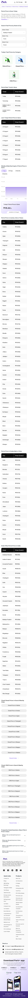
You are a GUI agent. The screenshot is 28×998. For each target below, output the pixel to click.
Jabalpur (5, 356)
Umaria (4, 231)
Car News (6, 903)
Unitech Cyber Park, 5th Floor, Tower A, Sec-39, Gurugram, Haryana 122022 (14, 952)
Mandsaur (5, 328)
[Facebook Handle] (8, 870)
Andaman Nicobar (7, 554)
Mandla (4, 333)
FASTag (17, 885)
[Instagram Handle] (3, 870)
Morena (5, 324)
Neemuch (5, 314)
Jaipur (4, 506)
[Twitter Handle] (12, 870)
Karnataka (5, 610)
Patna (4, 520)
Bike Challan (18, 938)
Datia (4, 393)
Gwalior (5, 375)
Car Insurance (19, 880)
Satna (4, 282)
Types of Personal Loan (20, 920)
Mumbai (5, 469)
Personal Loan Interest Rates (7, 918)
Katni (4, 347)
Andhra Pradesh (7, 559)
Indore (4, 361)
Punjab (4, 656)
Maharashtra (6, 624)
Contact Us (6, 878)
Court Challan (7, 931)
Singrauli (5, 245)
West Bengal (6, 693)
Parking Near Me (20, 888)
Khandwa (5, 342)
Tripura (4, 679)
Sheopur (5, 259)
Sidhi (4, 250)
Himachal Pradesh (7, 601)
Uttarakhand (6, 689)
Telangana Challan (8, 887)
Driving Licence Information (7, 896)
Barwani (5, 430)
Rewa (4, 291)
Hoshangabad (6, 365)
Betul (4, 425)
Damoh (4, 398)
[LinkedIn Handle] (16, 870)
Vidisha (4, 227)
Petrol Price (15, 6)
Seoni (4, 273)
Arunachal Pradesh (7, 564)
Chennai (5, 478)
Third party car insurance (19, 916)
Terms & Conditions (7, 995)
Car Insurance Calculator (19, 907)
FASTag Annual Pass (7, 900)
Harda (4, 370)
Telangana (5, 675)
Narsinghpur (6, 319)
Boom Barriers (7, 911)
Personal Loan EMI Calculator (19, 899)
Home (3, 6)
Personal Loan (19, 895)
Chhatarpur (6, 407)
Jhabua (4, 351)
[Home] (4, 2)
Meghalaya (5, 633)
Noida (4, 492)
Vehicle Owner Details (19, 903)
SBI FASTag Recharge (6, 884)
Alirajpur (5, 444)
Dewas (4, 388)
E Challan (18, 883)
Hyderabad (5, 474)
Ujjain (4, 236)
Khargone (5, 338)
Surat (4, 534)
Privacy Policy (16, 995)
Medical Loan (7, 922)
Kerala (4, 615)
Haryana (5, 596)
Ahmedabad (6, 502)
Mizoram (5, 638)
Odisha (4, 647)
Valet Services (7, 892)
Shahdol (5, 268)
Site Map (23, 995)
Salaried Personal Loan (20, 935)
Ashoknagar (6, 439)
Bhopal (4, 416)
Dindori (4, 379)
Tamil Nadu (6, 670)
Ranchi (4, 539)
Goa (4, 587)
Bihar (4, 573)
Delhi (4, 460)
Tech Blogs (6, 890)
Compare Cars (7, 906)
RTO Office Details (20, 893)
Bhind (4, 421)
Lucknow (5, 511)
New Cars (18, 878)
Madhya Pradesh (24, 6)
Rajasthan (5, 661)
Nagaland (5, 642)
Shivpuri (5, 254)
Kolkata (4, 483)
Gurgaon (5, 488)
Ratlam (4, 296)
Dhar (4, 384)
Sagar (4, 287)
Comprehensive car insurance (7, 914)
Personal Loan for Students (20, 925)
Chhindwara (6, 402)
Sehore (4, 277)
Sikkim (4, 665)
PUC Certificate (7, 929)
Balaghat (5, 435)
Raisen (4, 305)
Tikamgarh (5, 240)
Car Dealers (6, 908)
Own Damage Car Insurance (8, 925)
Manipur (5, 628)
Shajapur (5, 264)
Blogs (5, 880)
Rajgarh (5, 301)
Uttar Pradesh (6, 684)
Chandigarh (6, 515)
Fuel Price (8, 6)
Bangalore (5, 464)
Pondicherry (6, 652)
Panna (4, 310)
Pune (4, 497)
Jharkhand (5, 605)
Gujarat (5, 591)
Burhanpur (5, 412)
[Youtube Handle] (20, 870)
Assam (4, 568)
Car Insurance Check (19, 912)
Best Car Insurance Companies (18, 930)
